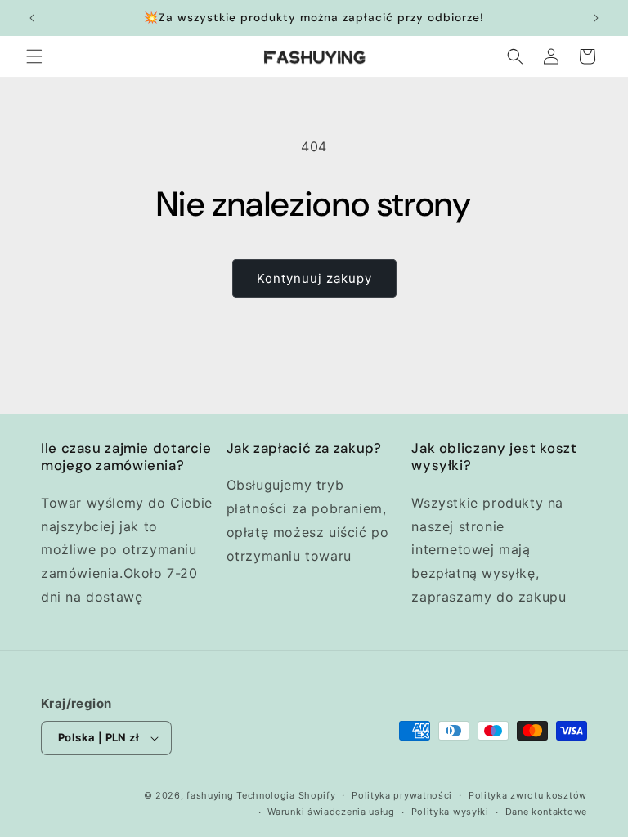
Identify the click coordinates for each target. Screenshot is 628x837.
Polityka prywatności (402, 795)
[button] (34, 56)
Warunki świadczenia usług (331, 811)
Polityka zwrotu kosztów (528, 795)
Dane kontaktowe (546, 811)
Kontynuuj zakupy (314, 278)
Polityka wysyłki (450, 811)
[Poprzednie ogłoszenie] (32, 18)
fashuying (209, 795)
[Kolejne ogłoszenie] (596, 18)
